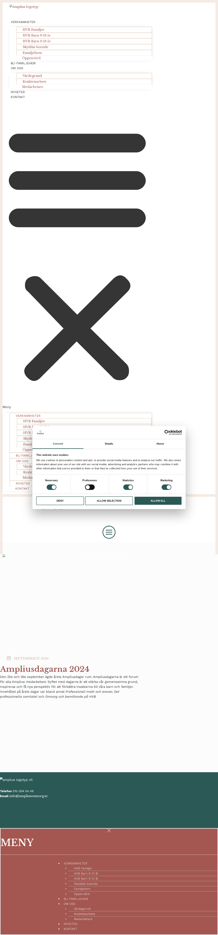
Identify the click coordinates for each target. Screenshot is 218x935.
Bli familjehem (23, 63)
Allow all (158, 500)
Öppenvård (31, 58)
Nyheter (18, 92)
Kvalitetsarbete (84, 914)
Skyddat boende (35, 47)
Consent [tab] (58, 443)
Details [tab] (109, 443)
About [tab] (160, 443)
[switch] (90, 487)
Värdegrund (32, 76)
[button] (77, 256)
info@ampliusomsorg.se (28, 796)
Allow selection (109, 500)
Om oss (17, 68)
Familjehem (82, 889)
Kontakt (18, 97)
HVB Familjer (34, 30)
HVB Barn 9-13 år (37, 35)
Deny (60, 500)
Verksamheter (23, 22)
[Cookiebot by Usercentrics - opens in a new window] (167, 432)
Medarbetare (32, 87)
